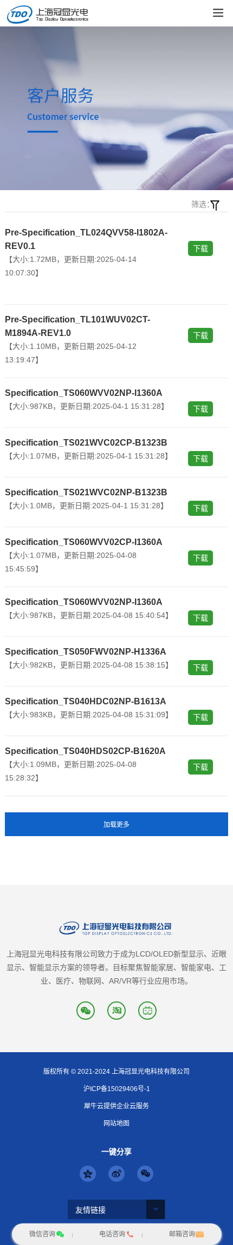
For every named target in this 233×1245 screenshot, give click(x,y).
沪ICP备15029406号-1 (116, 1089)
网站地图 (116, 1123)
